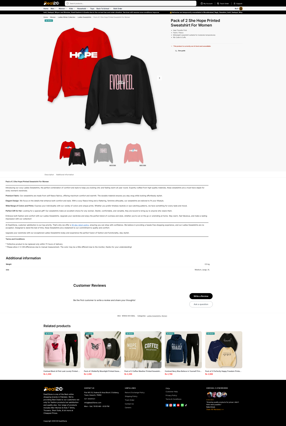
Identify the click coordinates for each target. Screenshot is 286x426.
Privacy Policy (171, 395)
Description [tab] (49, 175)
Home (45, 17)
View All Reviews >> (215, 409)
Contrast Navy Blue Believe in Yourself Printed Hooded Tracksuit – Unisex (183, 371)
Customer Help (172, 392)
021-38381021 (89, 399)
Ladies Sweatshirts (84, 17)
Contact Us (129, 404)
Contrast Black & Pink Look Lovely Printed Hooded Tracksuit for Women (62, 371)
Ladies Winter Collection (66, 17)
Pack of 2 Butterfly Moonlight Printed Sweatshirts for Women (102, 371)
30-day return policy (80, 225)
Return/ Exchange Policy (135, 392)
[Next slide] (159, 78)
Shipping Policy (131, 396)
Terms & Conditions (173, 399)
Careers (128, 407)
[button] (239, 9)
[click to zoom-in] (103, 78)
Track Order (129, 400)
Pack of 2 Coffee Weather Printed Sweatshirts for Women (142, 371)
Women (53, 17)
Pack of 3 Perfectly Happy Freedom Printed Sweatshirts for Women (223, 371)
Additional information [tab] (65, 175)
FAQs (168, 388)
